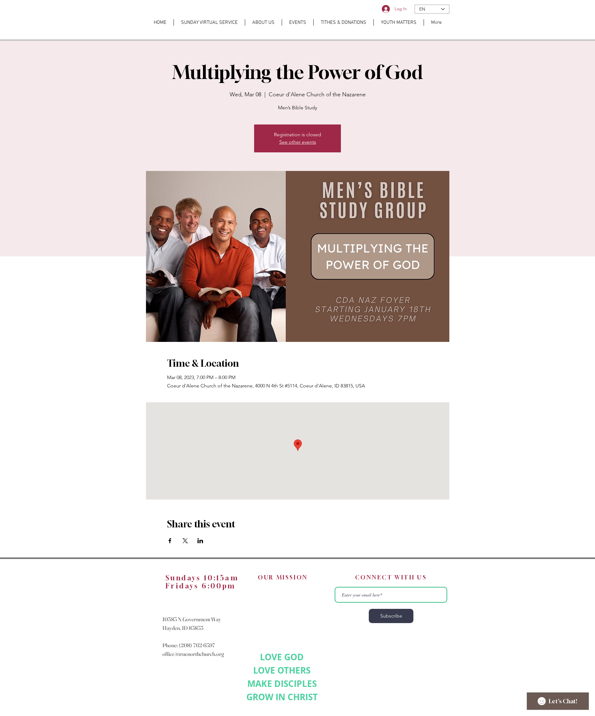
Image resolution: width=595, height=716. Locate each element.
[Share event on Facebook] (170, 540)
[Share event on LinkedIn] (200, 540)
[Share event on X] (185, 540)
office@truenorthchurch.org (193, 653)
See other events (297, 142)
